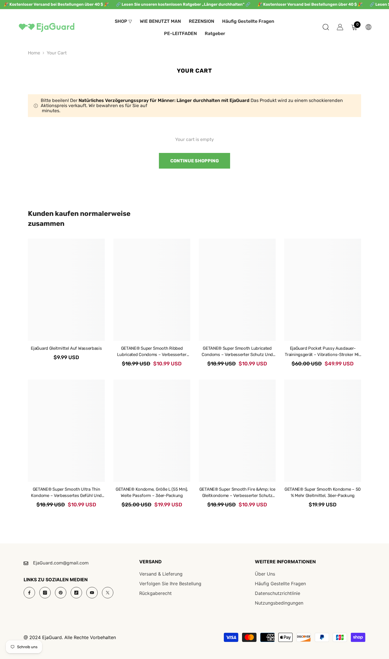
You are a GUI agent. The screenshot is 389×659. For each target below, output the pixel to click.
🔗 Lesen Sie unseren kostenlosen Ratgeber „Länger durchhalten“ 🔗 (183, 4)
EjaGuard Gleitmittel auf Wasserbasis (66, 348)
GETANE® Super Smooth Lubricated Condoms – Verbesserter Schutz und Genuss (237, 352)
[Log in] (340, 27)
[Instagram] (45, 592)
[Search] (326, 27)
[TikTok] (76, 592)
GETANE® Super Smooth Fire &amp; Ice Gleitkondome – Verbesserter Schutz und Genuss (237, 493)
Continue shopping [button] (194, 160)
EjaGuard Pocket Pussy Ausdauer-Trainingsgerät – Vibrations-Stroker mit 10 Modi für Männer (322, 352)
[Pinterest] (60, 592)
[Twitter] (107, 592)
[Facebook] (29, 592)
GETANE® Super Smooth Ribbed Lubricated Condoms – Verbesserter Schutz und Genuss (151, 352)
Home (34, 53)
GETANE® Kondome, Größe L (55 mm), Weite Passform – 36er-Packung (152, 492)
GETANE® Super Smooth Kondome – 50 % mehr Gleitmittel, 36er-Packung (322, 492)
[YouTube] (92, 592)
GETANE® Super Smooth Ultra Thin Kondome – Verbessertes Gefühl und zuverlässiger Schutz (66, 493)
